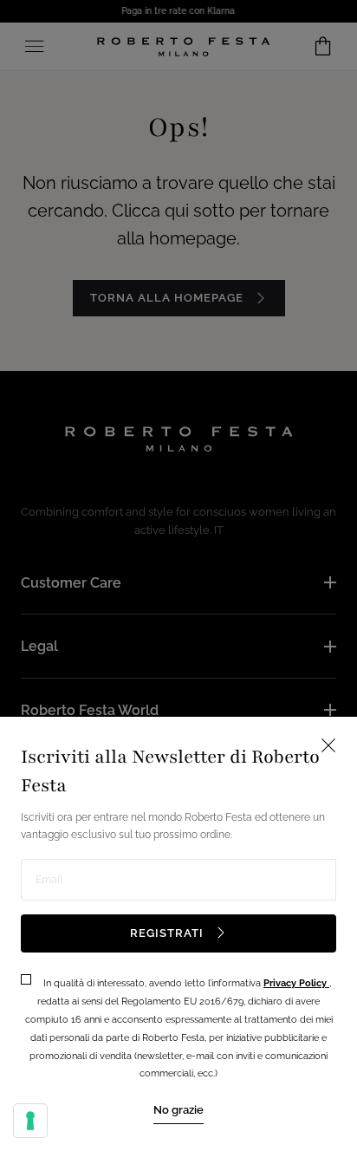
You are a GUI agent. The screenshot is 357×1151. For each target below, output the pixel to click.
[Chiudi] (178, 575)
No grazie (178, 1109)
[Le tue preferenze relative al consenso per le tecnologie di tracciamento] (30, 1120)
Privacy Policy (296, 983)
